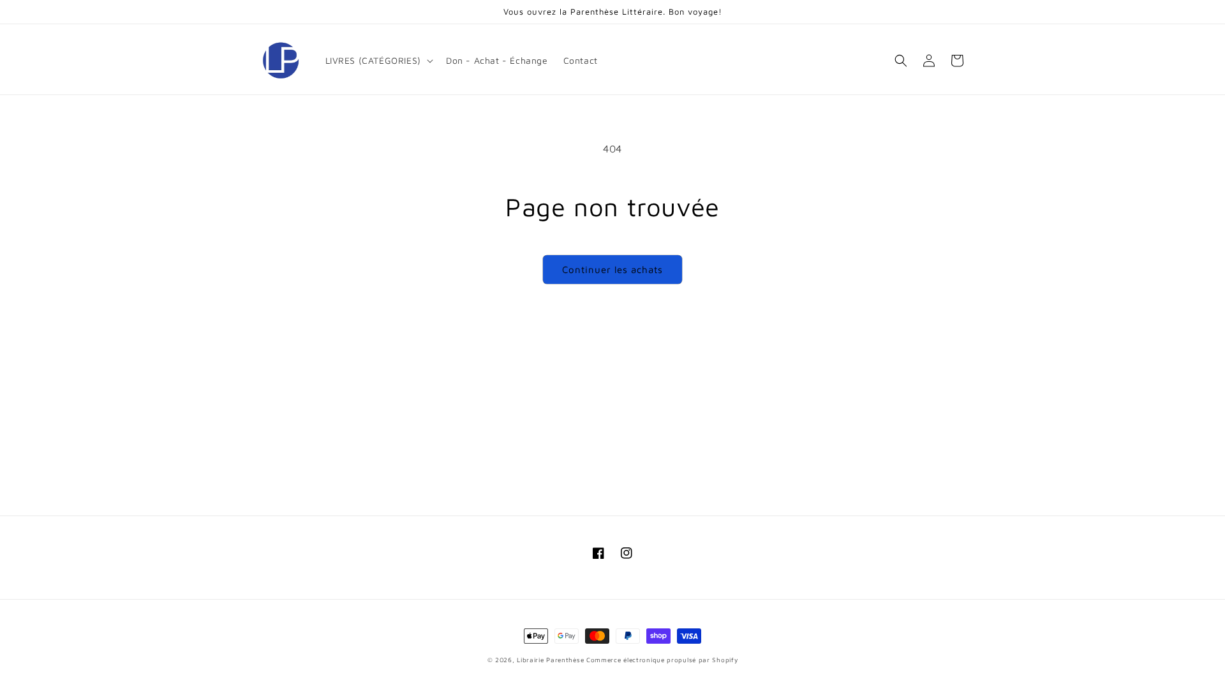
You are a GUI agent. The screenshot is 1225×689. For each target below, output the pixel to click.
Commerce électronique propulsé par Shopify (662, 659)
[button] (378, 60)
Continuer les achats (612, 269)
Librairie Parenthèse (550, 659)
